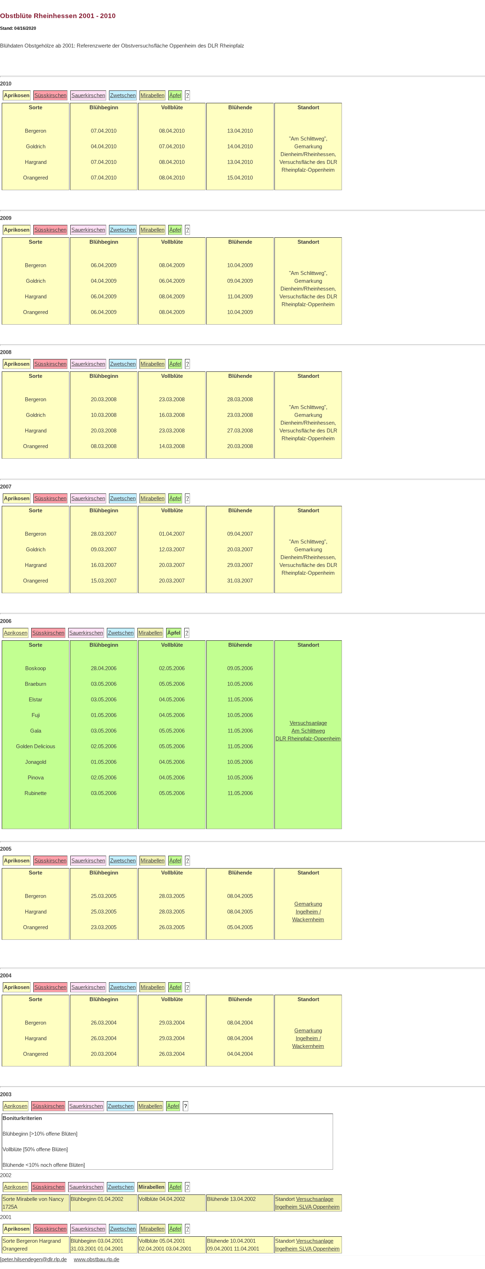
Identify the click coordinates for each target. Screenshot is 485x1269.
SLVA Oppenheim (319, 1207)
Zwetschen (123, 95)
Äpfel (175, 95)
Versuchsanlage (314, 1199)
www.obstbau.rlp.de (96, 1259)
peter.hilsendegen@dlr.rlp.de (34, 1259)
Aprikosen (15, 633)
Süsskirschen (50, 95)
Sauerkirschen (88, 95)
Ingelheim (287, 1207)
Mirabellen (152, 95)
